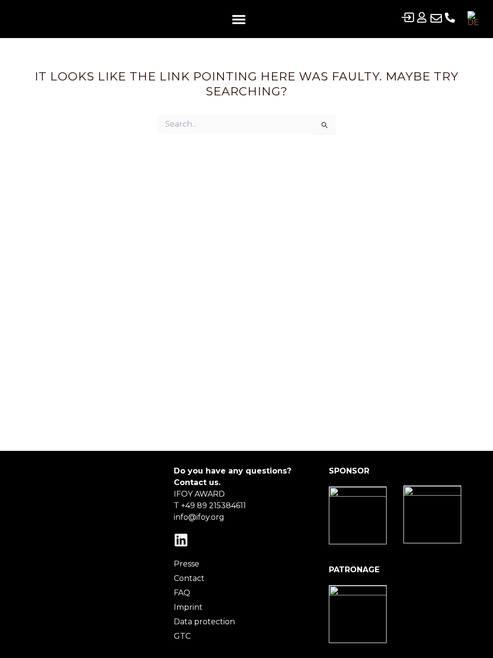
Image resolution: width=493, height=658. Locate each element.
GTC (182, 636)
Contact (189, 578)
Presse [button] (186, 563)
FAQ (182, 592)
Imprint (188, 607)
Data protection (204, 621)
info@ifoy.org (199, 517)
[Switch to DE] (473, 19)
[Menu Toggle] (239, 19)
